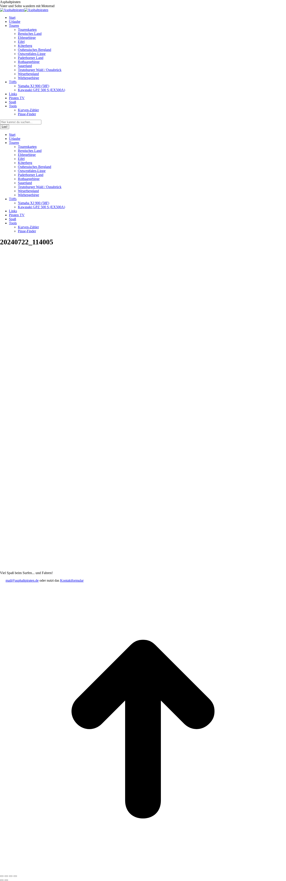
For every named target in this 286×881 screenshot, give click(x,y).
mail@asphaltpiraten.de (22, 580)
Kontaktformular (72, 580)
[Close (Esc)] (2, 876)
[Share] (6, 876)
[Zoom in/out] (15, 876)
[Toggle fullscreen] (11, 876)
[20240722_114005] (117, 569)
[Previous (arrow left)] (2, 880)
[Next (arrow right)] (6, 880)
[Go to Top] (143, 871)
